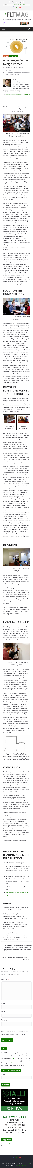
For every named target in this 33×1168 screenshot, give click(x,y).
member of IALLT (13, 1063)
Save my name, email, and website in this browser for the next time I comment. (14, 1033)
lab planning (26, 72)
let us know (9, 1144)
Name (3, 1003)
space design (20, 74)
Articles (6, 56)
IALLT (13, 1058)
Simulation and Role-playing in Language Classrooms (15, 958)
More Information (22, 1165)
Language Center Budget (10, 74)
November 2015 (14, 56)
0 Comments (8, 70)
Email (3, 1012)
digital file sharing (18, 72)
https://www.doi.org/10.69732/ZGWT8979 (18, 95)
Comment (5, 979)
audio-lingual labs (9, 72)
